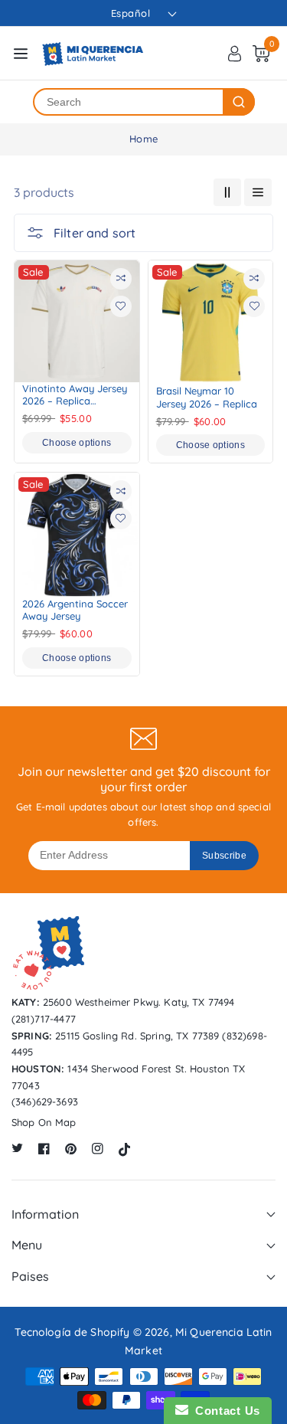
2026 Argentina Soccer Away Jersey (75, 609)
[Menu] (21, 53)
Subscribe (224, 855)
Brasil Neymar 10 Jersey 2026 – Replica (206, 397)
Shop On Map (44, 1122)
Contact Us (224, 1410)
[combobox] (128, 101)
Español (131, 13)
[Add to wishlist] (121, 306)
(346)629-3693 (44, 1101)
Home (143, 139)
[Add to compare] (121, 279)
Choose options (76, 442)
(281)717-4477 (43, 1019)
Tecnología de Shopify (72, 1332)
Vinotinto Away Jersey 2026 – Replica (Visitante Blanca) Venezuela (74, 395)
